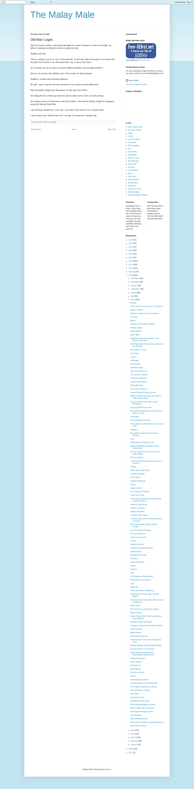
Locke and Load (137, 495)
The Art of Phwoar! (137, 534)
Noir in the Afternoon (138, 371)
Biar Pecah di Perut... (139, 726)
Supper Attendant (137, 511)
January (134, 744)
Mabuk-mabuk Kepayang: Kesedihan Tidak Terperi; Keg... (145, 397)
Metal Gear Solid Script (139, 470)
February (135, 741)
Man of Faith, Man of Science (142, 708)
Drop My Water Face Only (140, 407)
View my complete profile (136, 84)
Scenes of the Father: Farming (142, 324)
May (133, 730)
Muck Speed (135, 669)
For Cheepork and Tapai (140, 420)
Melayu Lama (133, 158)
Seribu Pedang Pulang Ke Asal (143, 392)
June (133, 300)
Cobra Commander (138, 537)
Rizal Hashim (133, 179)
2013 (131, 261)
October (134, 285)
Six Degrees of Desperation (141, 576)
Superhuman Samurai (139, 680)
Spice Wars (135, 335)
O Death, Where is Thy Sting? (142, 649)
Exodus (133, 303)
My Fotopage (133, 161)
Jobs (132, 439)
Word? (133, 321)
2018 (131, 243)
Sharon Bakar (133, 192)
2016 (131, 250)
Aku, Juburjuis (136, 715)
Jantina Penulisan (137, 658)
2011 (131, 268)
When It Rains (136, 613)
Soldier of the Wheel (138, 382)
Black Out (134, 587)
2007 (131, 752)
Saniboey (132, 186)
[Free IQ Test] (141, 58)
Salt (132, 573)
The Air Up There (137, 672)
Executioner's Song (138, 350)
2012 (131, 265)
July (132, 296)
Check (133, 541)
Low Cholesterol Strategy (140, 530)
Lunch (132, 357)
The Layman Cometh (139, 375)
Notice (133, 566)
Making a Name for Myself (141, 622)
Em (129, 149)
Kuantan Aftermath (138, 481)
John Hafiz (132, 152)
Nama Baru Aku (136, 385)
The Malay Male (62, 15)
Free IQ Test (145, 60)
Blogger (108, 769)
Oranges (133, 430)
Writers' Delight (136, 310)
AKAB (130, 136)
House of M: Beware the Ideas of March (146, 626)
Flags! (132, 484)
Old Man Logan (136, 367)
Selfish (133, 467)
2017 (131, 247)
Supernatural (135, 551)
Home (74, 129)
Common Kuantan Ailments (141, 548)
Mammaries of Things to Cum (142, 442)
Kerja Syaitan (135, 662)
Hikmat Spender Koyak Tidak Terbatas (146, 645)
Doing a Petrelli (136, 457)
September (135, 289)
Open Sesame (136, 629)
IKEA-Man (134, 694)
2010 (131, 272)
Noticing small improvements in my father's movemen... (144, 339)
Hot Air (133, 676)
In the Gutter (135, 477)
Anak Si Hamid (134, 139)
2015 (131, 254)
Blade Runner (136, 633)
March (133, 737)
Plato (130, 173)
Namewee (132, 164)
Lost (132, 583)
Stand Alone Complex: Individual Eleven (146, 722)
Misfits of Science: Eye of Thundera (144, 313)
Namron (131, 167)
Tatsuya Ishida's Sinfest (137, 195)
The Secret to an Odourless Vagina (144, 609)
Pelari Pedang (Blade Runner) (142, 704)
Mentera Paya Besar (138, 504)
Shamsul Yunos (134, 189)
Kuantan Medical (137, 544)
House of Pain (136, 488)
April (133, 734)
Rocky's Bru (133, 183)
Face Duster (135, 364)
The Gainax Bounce (138, 378)
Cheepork (132, 142)
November (135, 282)
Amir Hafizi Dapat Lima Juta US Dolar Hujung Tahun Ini (145, 500)
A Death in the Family (139, 515)
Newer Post (36, 129)
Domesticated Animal (139, 719)
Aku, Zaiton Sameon (138, 389)
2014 (131, 258)
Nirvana (133, 569)
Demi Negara (133, 145)
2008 (131, 749)
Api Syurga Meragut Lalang (141, 711)
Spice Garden (136, 331)
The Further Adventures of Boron (143, 687)
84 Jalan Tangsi (134, 130)
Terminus (134, 559)
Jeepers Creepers (137, 508)
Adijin (130, 133)
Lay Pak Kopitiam (137, 474)
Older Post (111, 129)
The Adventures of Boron (140, 690)
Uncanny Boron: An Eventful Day (143, 683)
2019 (131, 240)
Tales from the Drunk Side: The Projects (146, 306)
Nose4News (133, 170)
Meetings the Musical (139, 636)
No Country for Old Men (140, 492)
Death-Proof (135, 605)
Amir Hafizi (133, 80)
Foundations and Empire (140, 580)
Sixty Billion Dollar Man (139, 701)
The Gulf (133, 317)
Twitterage (134, 360)
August (134, 293)
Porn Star (132, 176)
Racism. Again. (136, 328)
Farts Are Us (135, 665)
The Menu (134, 353)
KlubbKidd (132, 155)
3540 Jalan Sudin (135, 127)
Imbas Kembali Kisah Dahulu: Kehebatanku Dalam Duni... (142, 654)
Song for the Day (137, 697)
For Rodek (134, 417)
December (135, 278)
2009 (131, 275)
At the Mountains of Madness (142, 590)
